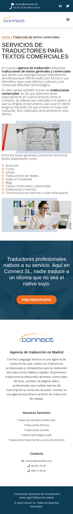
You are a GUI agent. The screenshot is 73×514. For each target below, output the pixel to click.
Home (6, 37)
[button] (67, 19)
